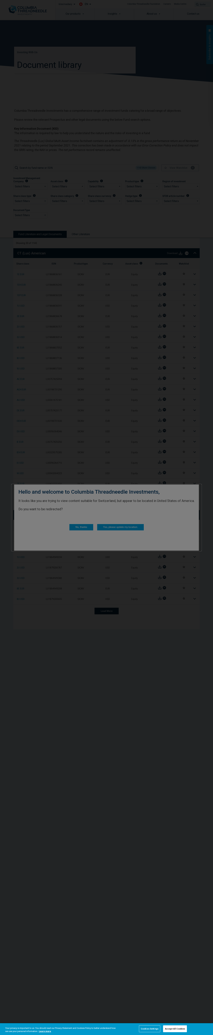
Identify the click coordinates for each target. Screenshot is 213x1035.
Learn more (45, 1031)
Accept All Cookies (175, 1029)
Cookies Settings (149, 1029)
